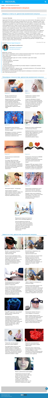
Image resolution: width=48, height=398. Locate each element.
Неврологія (27, 93)
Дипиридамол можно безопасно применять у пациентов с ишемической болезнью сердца (14, 129)
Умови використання (5, 394)
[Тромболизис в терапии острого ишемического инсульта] (34, 86)
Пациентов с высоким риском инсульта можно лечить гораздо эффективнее (32, 344)
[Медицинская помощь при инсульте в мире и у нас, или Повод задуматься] (24, 208)
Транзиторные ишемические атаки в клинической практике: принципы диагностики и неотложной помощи (33, 190)
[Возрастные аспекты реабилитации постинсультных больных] (34, 117)
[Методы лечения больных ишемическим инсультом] (13, 86)
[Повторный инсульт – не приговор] (13, 178)
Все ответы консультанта (15, 48)
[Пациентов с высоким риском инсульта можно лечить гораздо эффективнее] (34, 335)
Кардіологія (7, 93)
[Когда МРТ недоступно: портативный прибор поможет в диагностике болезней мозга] (13, 304)
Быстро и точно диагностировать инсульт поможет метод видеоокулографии (12, 252)
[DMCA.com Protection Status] (24, 395)
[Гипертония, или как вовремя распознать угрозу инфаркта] (13, 335)
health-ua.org (10, 2)
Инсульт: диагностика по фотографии (23, 371)
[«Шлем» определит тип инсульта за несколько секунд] (34, 274)
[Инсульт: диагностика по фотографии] (24, 363)
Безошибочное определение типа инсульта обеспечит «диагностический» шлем (32, 252)
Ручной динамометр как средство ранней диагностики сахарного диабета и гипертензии (12, 283)
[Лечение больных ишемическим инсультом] (13, 147)
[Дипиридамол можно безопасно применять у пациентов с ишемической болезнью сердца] (13, 117)
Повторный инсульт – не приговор (13, 188)
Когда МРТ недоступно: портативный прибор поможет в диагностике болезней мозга (13, 313)
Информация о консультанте (16, 47)
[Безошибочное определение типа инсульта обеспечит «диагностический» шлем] (34, 243)
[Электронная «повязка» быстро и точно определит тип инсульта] (34, 304)
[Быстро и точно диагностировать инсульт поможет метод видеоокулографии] (13, 243)
